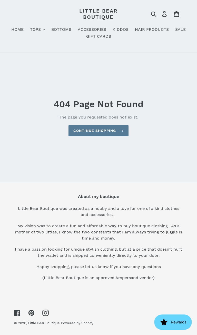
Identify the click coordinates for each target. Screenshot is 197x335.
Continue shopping (94, 131)
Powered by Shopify (77, 323)
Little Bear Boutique (98, 14)
